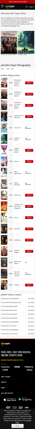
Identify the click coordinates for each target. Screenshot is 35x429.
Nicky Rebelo (13, 306)
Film (12, 69)
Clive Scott (13, 326)
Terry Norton (13, 334)
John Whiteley (14, 299)
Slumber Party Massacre (18, 116)
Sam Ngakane (13, 330)
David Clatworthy (15, 302)
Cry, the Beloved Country (16, 274)
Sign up (29, 83)
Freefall (16, 285)
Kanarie (16, 161)
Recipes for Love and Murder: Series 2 (18, 83)
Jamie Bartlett (14, 322)
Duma (16, 218)
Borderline (17, 240)
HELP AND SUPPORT (7, 393)
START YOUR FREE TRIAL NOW (17, 2)
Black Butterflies (17, 173)
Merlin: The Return (17, 262)
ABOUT (3, 388)
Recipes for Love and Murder (9, 54)
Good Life (17, 128)
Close (17, 426)
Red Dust (17, 229)
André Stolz (13, 310)
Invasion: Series (22, 54)
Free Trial (13, 26)
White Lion (17, 195)
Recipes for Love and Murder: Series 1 (18, 105)
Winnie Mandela (17, 184)
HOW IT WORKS (5, 377)
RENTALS (3, 382)
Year (8, 69)
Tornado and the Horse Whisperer (18, 206)
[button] (26, 7)
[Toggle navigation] (3, 6)
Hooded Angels (16, 251)
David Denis (13, 314)
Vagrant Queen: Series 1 (16, 150)
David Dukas (13, 318)
